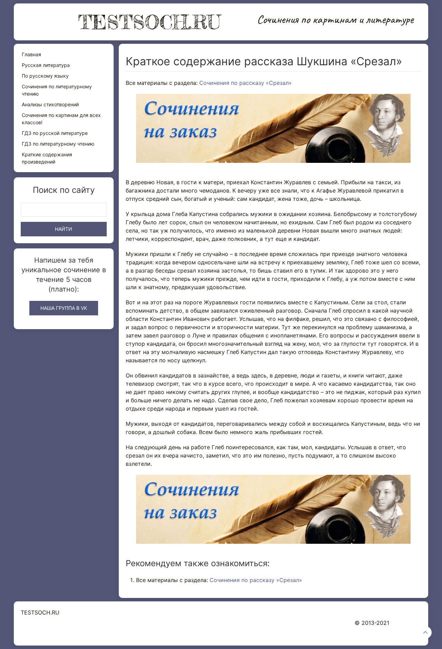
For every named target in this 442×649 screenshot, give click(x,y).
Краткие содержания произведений (47, 158)
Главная (31, 54)
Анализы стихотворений (50, 104)
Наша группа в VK (63, 308)
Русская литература (46, 65)
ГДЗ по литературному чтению (58, 144)
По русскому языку (45, 76)
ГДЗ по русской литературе (55, 133)
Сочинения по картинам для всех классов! (61, 118)
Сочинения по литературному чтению (57, 90)
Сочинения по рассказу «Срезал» (245, 82)
